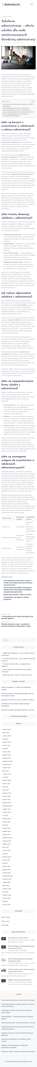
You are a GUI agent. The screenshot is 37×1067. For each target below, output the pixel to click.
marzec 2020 (6, 898)
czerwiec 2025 (7, 774)
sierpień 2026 (7, 729)
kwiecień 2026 (7, 742)
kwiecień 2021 (7, 857)
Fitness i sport (6, 17)
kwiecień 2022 (7, 818)
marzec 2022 (6, 822)
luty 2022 (5, 825)
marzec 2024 (6, 796)
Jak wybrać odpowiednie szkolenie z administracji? (16, 110)
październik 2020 (7, 876)
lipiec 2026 (6, 732)
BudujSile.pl (18, 1061)
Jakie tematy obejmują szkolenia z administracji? (16, 108)
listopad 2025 (7, 758)
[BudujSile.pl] (11, 4)
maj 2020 (5, 892)
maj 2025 (5, 777)
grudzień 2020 (7, 869)
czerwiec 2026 (7, 736)
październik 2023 (7, 806)
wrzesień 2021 (7, 841)
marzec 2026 (6, 745)
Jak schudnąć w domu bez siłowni (18, 938)
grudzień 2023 (7, 803)
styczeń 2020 (6, 904)
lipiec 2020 (6, 885)
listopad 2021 (7, 834)
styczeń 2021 (6, 866)
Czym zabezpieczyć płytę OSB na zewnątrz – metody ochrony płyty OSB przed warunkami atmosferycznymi (18, 583)
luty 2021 (5, 863)
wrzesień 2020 (7, 879)
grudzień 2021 (7, 831)
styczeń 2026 (6, 752)
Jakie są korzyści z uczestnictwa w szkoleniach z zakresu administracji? (18, 105)
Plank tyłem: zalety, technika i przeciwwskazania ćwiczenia (18, 1051)
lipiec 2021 (6, 847)
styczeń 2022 (6, 828)
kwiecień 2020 (7, 895)
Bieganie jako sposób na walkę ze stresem (17, 594)
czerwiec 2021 (7, 850)
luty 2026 (5, 748)
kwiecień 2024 (7, 793)
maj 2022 (5, 815)
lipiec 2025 (6, 771)
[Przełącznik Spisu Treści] (32, 101)
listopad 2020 (7, 873)
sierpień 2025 (7, 767)
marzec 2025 (6, 783)
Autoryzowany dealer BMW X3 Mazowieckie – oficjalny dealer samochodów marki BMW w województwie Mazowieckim (18, 590)
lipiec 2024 (6, 790)
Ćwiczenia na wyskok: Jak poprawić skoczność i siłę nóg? (17, 710)
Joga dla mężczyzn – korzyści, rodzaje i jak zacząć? (17, 675)
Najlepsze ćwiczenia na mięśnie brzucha (19, 980)
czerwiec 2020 (7, 889)
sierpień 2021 (7, 844)
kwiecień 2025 (7, 780)
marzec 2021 (6, 860)
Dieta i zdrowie (5, 917)
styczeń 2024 (6, 799)
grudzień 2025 (7, 755)
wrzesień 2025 (7, 764)
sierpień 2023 (7, 809)
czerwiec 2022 (7, 812)
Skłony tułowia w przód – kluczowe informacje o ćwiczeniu (18, 1023)
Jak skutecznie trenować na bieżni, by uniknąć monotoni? (17, 700)
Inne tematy (4, 925)
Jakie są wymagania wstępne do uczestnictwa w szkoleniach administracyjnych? (15, 115)
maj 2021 (5, 853)
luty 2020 (5, 901)
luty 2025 (5, 787)
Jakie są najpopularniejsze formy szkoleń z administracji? (18, 112)
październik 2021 (7, 838)
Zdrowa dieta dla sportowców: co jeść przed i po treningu (18, 1000)
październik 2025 (7, 761)
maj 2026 (5, 739)
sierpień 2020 (7, 882)
